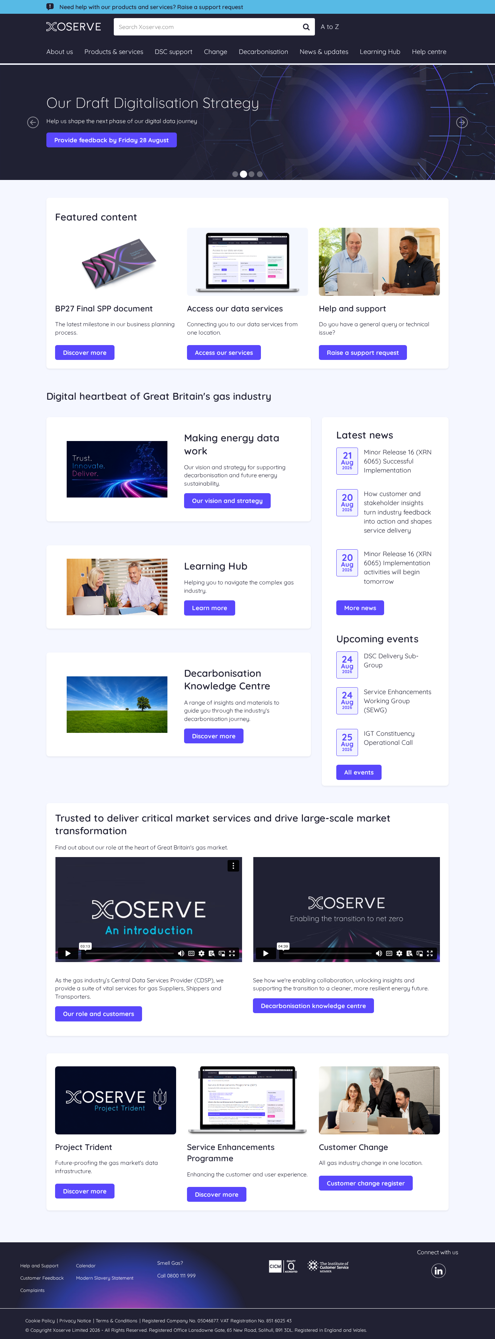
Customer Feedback (42, 1278)
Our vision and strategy (227, 500)
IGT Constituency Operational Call (389, 738)
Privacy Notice (75, 1320)
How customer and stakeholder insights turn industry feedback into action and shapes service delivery (398, 512)
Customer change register (366, 1183)
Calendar (86, 1265)
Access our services (224, 352)
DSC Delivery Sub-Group (391, 660)
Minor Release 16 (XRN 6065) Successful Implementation (398, 461)
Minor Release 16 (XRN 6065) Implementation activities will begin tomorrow (398, 567)
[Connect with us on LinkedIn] (434, 1275)
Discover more (85, 352)
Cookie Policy (40, 1320)
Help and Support (39, 1265)
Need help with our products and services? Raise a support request (151, 7)
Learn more (209, 608)
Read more (71, 140)
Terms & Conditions (117, 1320)
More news (360, 608)
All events (359, 772)
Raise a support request (363, 352)
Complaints (32, 1290)
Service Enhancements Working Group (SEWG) (397, 701)
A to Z (330, 26)
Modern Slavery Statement (104, 1278)
